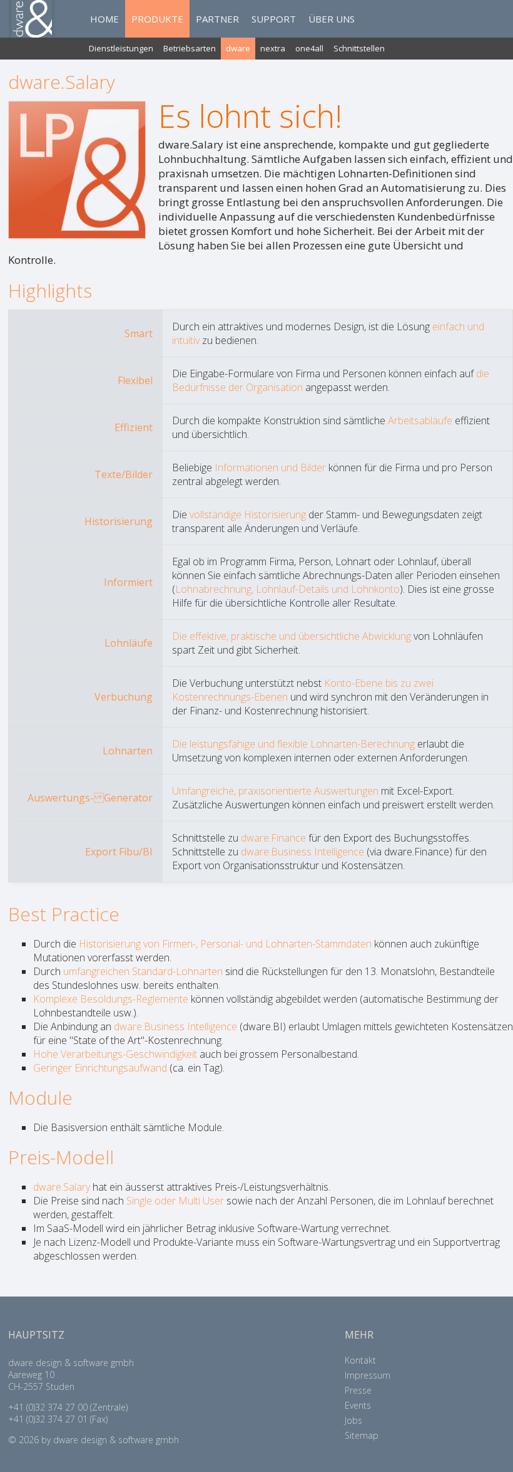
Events (358, 1405)
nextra (272, 48)
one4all (309, 48)
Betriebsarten (189, 48)
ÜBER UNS (331, 19)
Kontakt (360, 1360)
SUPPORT (273, 19)
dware (238, 48)
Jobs (353, 1420)
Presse (358, 1390)
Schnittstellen (359, 48)
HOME (104, 19)
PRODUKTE (157, 19)
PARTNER (217, 19)
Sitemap (361, 1435)
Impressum (367, 1375)
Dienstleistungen (121, 48)
